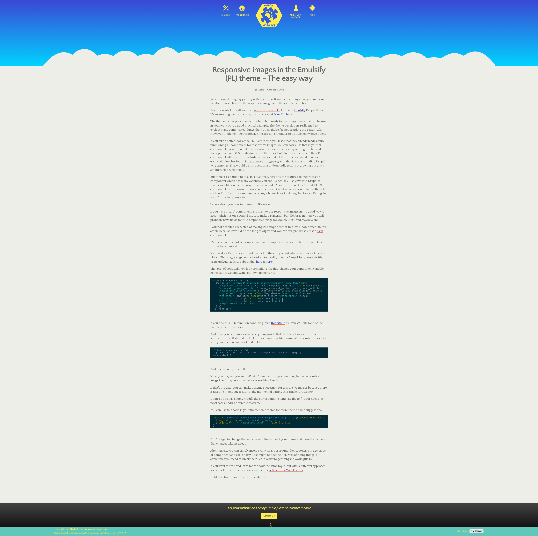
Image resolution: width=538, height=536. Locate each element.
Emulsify (299, 110)
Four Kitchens (283, 114)
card (320, 231)
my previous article (267, 110)
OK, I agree (462, 531)
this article (278, 323)
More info (121, 533)
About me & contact (295, 16)
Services (226, 15)
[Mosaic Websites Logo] (269, 15)
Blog (312, 15)
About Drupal (242, 15)
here (259, 261)
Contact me (269, 516)
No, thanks (476, 531)
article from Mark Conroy (286, 470)
